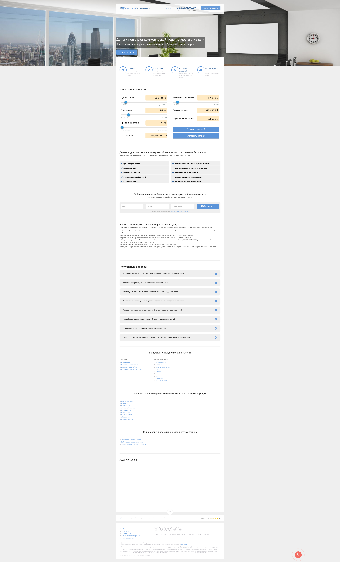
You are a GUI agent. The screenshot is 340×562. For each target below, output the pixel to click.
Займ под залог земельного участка (133, 444)
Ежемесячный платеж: (183, 97)
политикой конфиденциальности (180, 211)
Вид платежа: (127, 135)
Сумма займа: (127, 97)
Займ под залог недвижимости (132, 442)
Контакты (126, 531)
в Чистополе (125, 406)
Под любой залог (161, 381)
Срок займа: (126, 110)
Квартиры (159, 365)
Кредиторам (127, 533)
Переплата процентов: (183, 118)
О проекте (126, 529)
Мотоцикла (159, 378)
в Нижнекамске (126, 415)
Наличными (125, 362)
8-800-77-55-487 (187, 8)
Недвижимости (161, 362)
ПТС (157, 376)
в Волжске (124, 403)
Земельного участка (163, 367)
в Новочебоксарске (128, 408)
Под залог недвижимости (130, 365)
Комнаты (159, 372)
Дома (157, 369)
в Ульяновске (126, 417)
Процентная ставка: (130, 122)
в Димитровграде (127, 419)
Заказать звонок (211, 8)
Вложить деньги (128, 538)
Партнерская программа (131, 536)
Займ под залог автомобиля (131, 440)
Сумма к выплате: (181, 110)
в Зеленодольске (127, 401)
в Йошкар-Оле (126, 410)
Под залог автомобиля (129, 367)
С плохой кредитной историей (131, 369)
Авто (157, 374)
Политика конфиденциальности (128, 556)
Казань (168, 8)
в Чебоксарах (126, 412)
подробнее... (184, 544)
